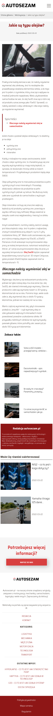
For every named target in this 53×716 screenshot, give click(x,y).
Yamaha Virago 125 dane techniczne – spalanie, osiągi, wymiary (41, 500)
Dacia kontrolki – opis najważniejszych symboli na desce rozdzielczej (35, 370)
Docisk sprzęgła (26, 687)
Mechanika (26, 638)
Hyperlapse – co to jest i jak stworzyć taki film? (26, 671)
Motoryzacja (20, 15)
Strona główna (7, 15)
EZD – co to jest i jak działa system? (26, 683)
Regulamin (26, 711)
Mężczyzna (26, 642)
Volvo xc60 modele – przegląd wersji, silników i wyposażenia (35, 350)
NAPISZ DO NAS (26, 562)
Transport (26, 654)
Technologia (26, 650)
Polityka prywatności (26, 700)
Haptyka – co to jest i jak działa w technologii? (26, 677)
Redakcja (26, 616)
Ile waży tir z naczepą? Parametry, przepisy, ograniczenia (34, 390)
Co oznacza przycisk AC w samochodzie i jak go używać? (35, 411)
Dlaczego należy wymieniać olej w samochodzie (25, 124)
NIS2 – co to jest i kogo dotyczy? (41, 466)
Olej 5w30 (28, 252)
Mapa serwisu (26, 705)
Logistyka (26, 634)
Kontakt (26, 620)
